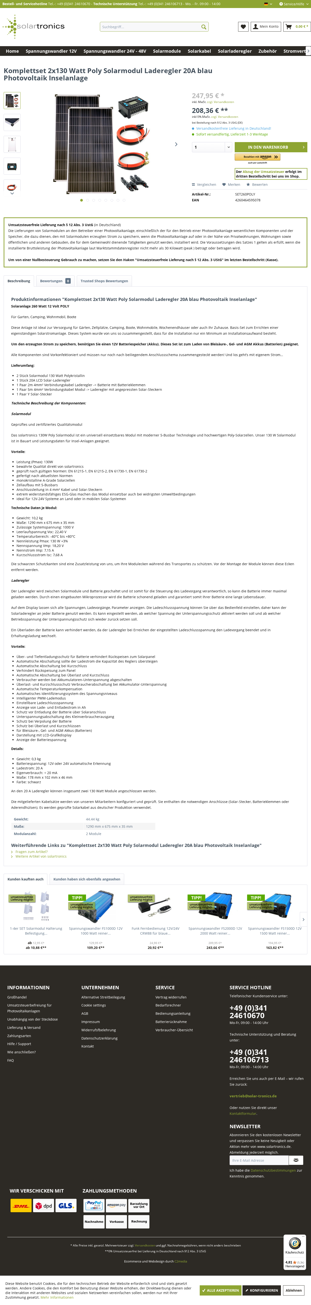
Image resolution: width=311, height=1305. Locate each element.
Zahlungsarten (19, 1035)
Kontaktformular (243, 1113)
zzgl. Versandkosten (220, 102)
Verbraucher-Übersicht (174, 1030)
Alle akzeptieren (222, 1290)
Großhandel (17, 997)
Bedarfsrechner (168, 1005)
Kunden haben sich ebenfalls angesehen (86, 879)
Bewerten (259, 184)
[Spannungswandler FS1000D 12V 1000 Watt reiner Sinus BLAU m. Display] (96, 907)
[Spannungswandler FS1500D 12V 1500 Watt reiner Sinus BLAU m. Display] (274, 907)
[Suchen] (204, 27)
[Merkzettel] (243, 27)
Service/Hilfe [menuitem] (294, 4)
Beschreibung (19, 281)
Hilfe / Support (19, 1043)
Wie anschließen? (21, 1052)
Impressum (90, 1021)
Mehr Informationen (57, 1297)
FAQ (10, 1060)
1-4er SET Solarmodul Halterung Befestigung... (36, 931)
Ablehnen (294, 1290)
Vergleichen (206, 184)
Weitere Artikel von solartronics (41, 856)
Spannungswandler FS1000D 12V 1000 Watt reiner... (95, 931)
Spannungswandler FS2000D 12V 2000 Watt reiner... (215, 931)
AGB (84, 1013)
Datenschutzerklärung (99, 1038)
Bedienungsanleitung (173, 1013)
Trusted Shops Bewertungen (104, 281)
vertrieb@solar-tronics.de (253, 1096)
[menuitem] (154, 27)
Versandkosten (145, 1245)
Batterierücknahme (171, 1021)
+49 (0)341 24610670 (249, 1011)
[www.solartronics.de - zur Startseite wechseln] (33, 27)
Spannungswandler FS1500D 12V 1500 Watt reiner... (275, 931)
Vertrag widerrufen (171, 997)
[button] (258, 159)
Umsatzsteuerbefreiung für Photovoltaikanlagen (29, 1008)
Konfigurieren (263, 1290)
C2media (180, 1261)
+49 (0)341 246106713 (249, 1056)
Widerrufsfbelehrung (98, 1030)
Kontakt (87, 1046)
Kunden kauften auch (25, 879)
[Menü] (303, 1237)
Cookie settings (93, 1005)
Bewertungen (54, 281)
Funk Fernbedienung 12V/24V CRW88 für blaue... (155, 931)
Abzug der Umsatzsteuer (263, 171)
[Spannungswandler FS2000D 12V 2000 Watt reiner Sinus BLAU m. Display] (215, 907)
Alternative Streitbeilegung (103, 997)
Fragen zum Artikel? (31, 851)
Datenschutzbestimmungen (273, 1170)
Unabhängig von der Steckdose (32, 1019)
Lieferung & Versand (24, 1027)
